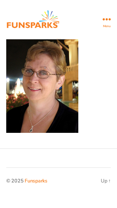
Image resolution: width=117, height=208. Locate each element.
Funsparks (36, 180)
